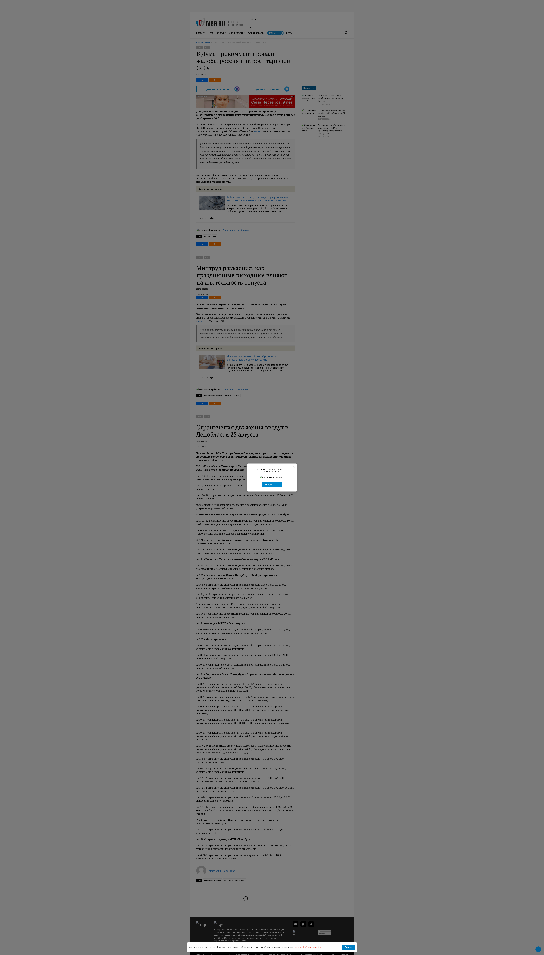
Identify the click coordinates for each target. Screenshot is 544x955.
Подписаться (272, 484)
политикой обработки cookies (308, 947)
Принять (348, 947)
